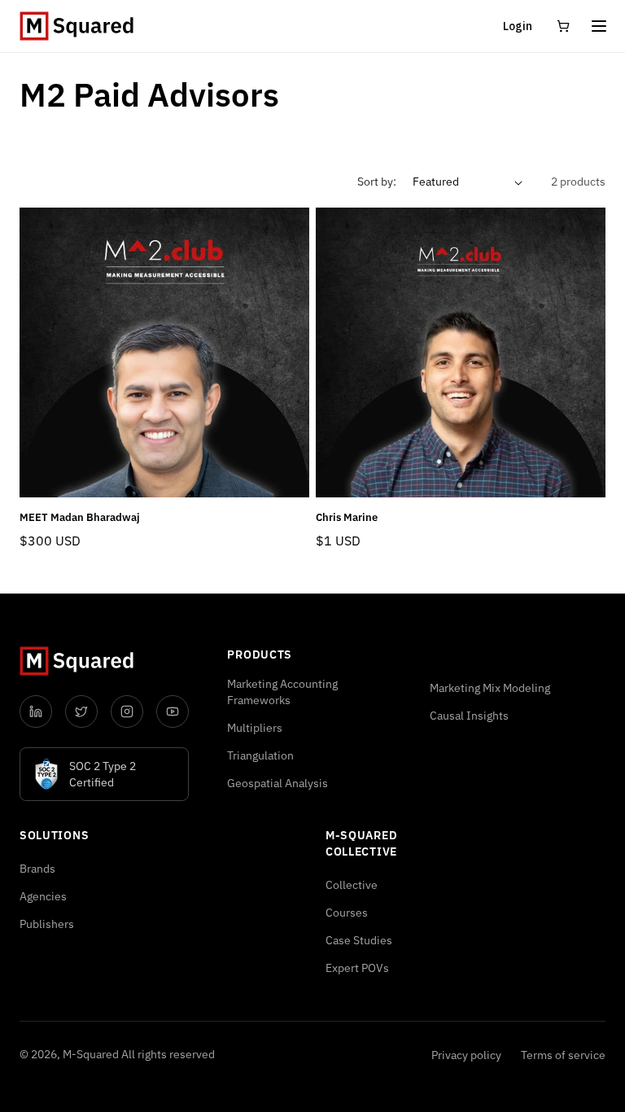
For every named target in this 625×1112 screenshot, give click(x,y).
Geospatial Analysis (277, 783)
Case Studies (359, 940)
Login (517, 26)
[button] (599, 26)
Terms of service (563, 1055)
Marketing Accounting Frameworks (282, 691)
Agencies (43, 896)
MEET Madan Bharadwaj (80, 517)
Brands (37, 868)
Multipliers (254, 727)
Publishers (47, 924)
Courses (347, 912)
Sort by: (376, 181)
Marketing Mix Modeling (490, 688)
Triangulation (260, 755)
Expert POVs (357, 968)
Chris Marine (347, 517)
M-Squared (91, 1054)
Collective (352, 885)
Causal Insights (469, 715)
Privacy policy (466, 1055)
